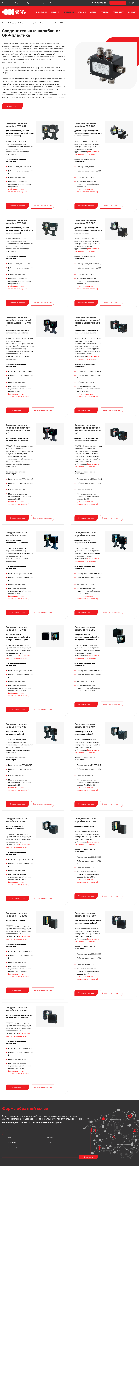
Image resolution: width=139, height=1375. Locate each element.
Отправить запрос (17, 206)
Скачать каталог (12, 106)
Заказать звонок (118, 3)
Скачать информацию (42, 206)
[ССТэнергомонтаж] (14, 14)
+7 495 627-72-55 (98, 3)
